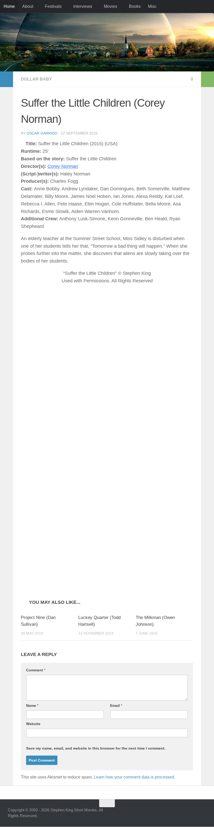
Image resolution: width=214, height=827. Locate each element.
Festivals (52, 6)
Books (133, 6)
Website (33, 724)
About (27, 6)
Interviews (81, 6)
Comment (35, 670)
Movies (109, 6)
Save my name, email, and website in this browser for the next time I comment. (95, 748)
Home (9, 6)
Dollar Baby (36, 79)
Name (32, 706)
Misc (150, 6)
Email (116, 706)
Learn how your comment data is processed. (134, 777)
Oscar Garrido (42, 133)
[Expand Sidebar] (6, 79)
